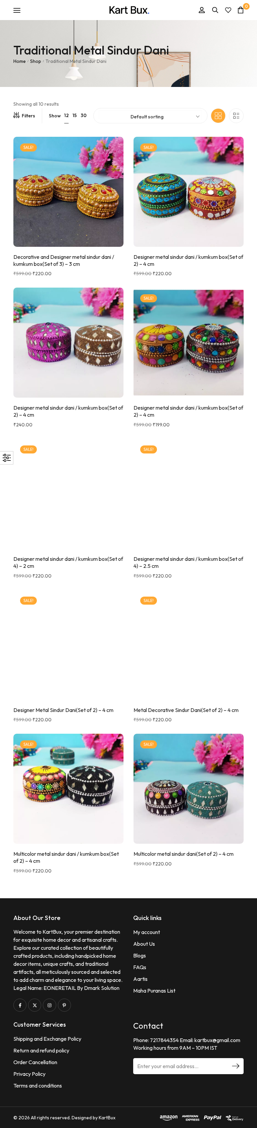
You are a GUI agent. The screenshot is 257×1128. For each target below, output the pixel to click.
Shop (35, 61)
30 (84, 115)
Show (55, 116)
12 (66, 115)
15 (75, 115)
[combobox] (150, 115)
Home (19, 61)
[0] (241, 9)
